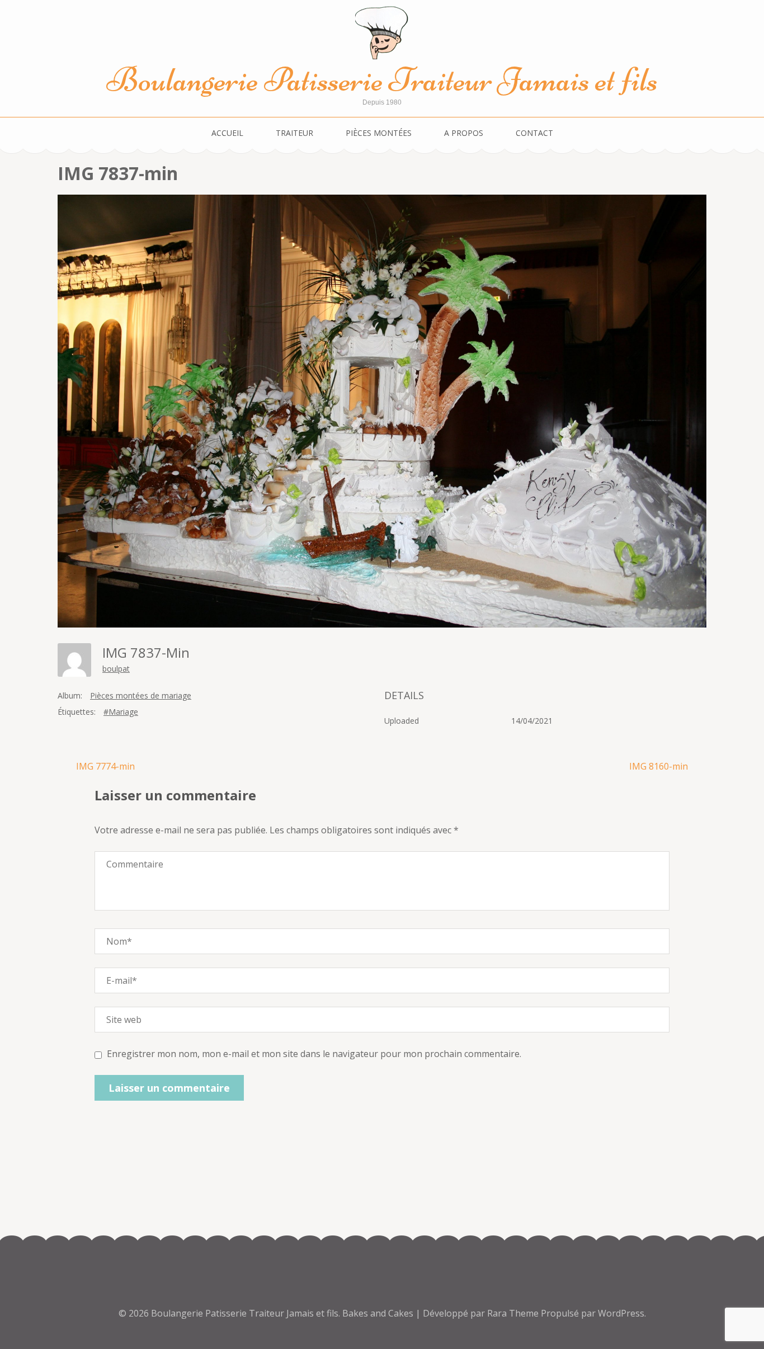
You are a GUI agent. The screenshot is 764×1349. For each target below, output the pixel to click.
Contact (534, 133)
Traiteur (294, 133)
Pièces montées (379, 133)
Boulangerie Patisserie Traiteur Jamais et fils (382, 79)
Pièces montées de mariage (140, 695)
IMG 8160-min (658, 766)
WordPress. (622, 1313)
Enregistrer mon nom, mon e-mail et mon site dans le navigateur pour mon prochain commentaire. (314, 1054)
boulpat (116, 668)
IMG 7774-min (105, 766)
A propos (463, 133)
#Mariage (120, 711)
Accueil (227, 133)
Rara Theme (514, 1313)
